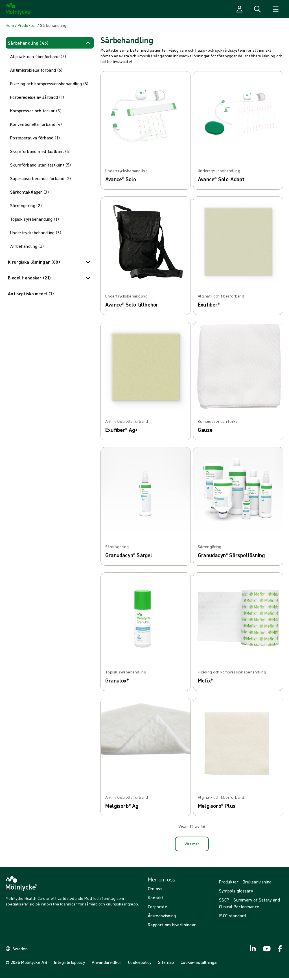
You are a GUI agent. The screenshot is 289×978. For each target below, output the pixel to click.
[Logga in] (239, 9)
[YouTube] (266, 948)
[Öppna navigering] (275, 9)
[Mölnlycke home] (18, 9)
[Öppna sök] (257, 9)
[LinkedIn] (252, 948)
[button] (50, 43)
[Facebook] (280, 948)
